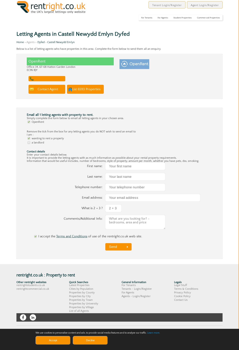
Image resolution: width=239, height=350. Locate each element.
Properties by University (83, 303)
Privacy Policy (182, 292)
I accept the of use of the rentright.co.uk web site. (90, 236)
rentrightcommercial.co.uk (32, 288)
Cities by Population (81, 288)
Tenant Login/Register (167, 5)
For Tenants (146, 17)
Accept (53, 340)
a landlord (38, 142)
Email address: (92, 198)
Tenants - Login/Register (137, 288)
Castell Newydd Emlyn (61, 42)
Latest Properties (79, 285)
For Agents (163, 17)
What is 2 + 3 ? (92, 208)
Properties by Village (81, 307)
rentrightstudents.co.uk (30, 285)
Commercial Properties (208, 17)
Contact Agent (48, 89)
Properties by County (82, 292)
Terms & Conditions (186, 288)
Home (20, 42)
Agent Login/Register (205, 5)
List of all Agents (79, 311)
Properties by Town (81, 299)
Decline (90, 340)
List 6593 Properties (86, 89)
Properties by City (80, 296)
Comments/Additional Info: (83, 219)
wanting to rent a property (48, 138)
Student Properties (182, 17)
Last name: (95, 177)
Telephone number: (89, 187)
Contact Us (181, 299)
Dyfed (41, 42)
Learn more (153, 332)
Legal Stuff (180, 285)
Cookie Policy (182, 296)
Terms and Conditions (71, 236)
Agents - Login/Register (136, 296)
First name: (95, 166)
